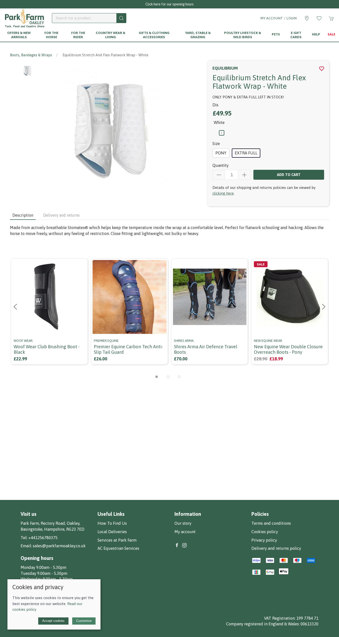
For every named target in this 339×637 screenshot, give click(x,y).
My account (185, 531)
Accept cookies (53, 621)
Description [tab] (22, 215)
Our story (182, 523)
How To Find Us (112, 523)
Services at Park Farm (117, 540)
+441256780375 (43, 537)
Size (216, 143)
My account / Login (279, 18)
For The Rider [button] (78, 35)
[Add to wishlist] (80, 265)
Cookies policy (264, 531)
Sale (331, 34)
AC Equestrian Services (118, 548)
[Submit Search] (121, 18)
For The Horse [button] (51, 35)
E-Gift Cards (296, 35)
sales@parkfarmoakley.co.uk (59, 545)
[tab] (156, 377)
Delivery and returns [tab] (61, 215)
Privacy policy (264, 540)
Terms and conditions (271, 523)
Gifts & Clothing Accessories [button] (154, 35)
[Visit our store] (306, 18)
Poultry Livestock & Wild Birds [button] (242, 35)
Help (316, 34)
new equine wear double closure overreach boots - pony (288, 349)
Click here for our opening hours (169, 4)
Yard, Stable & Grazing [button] (198, 35)
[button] (319, 18)
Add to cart (289, 175)
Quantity (220, 165)
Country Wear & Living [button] (110, 35)
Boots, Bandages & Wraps (31, 55)
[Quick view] (80, 327)
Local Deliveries (112, 531)
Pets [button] (276, 34)
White (219, 122)
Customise (84, 621)
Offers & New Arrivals (19, 35)
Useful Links (111, 514)
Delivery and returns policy (276, 548)
